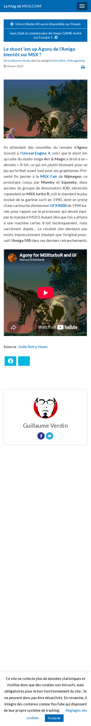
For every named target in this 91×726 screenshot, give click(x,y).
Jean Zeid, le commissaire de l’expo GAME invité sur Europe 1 (45, 35)
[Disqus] (45, 515)
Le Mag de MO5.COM (22, 6)
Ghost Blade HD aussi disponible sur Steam (48, 24)
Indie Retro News (33, 346)
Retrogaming (76, 60)
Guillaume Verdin (19, 60)
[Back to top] (80, 715)
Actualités (59, 60)
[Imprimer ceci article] (83, 67)
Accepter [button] (54, 718)
